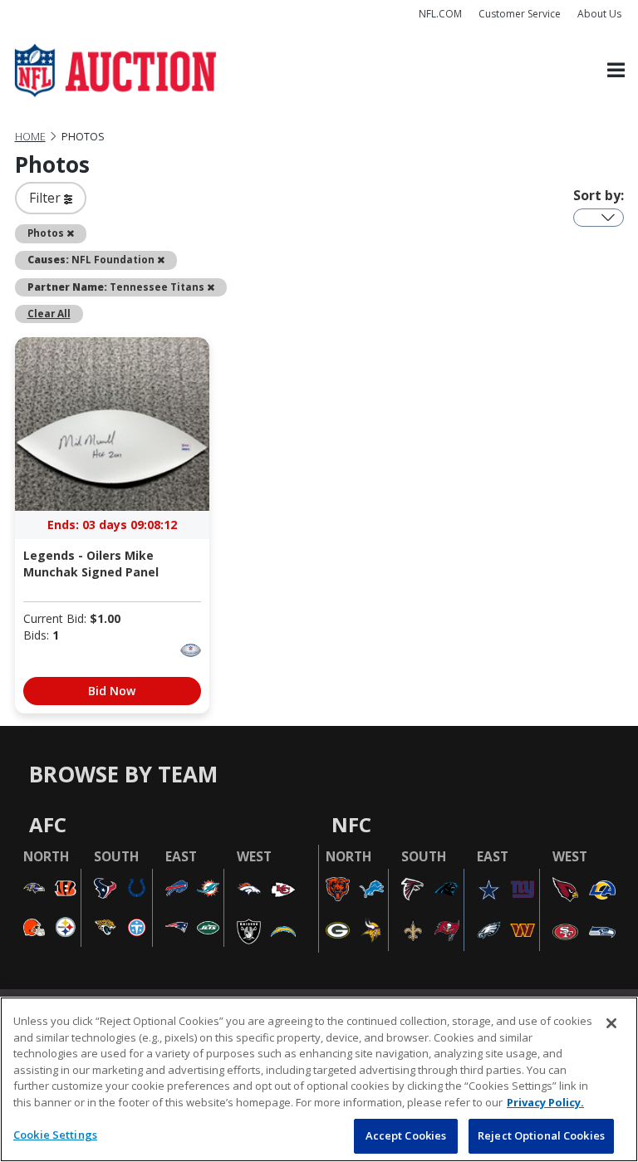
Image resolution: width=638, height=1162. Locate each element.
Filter (46, 198)
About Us (599, 14)
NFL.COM (440, 14)
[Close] (611, 1023)
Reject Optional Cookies (541, 1135)
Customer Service (519, 14)
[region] (319, 1079)
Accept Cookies (406, 1135)
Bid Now (111, 691)
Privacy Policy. (545, 1102)
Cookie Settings (55, 1134)
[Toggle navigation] (616, 71)
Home (30, 137)
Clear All (49, 313)
